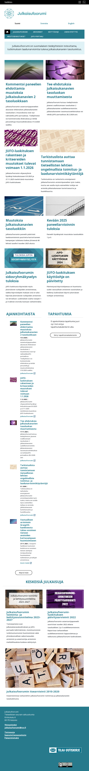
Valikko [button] (8, 2)
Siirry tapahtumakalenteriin (65, 335)
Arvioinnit (38, 32)
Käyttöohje (53, 32)
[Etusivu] (30, 12)
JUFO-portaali (37, 36)
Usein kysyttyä (71, 32)
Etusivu (8, 32)
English (71, 23)
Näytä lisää (23, 573)
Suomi (17, 23)
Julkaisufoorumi (20, 32)
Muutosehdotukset (16, 36)
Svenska (44, 23)
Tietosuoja (10, 732)
